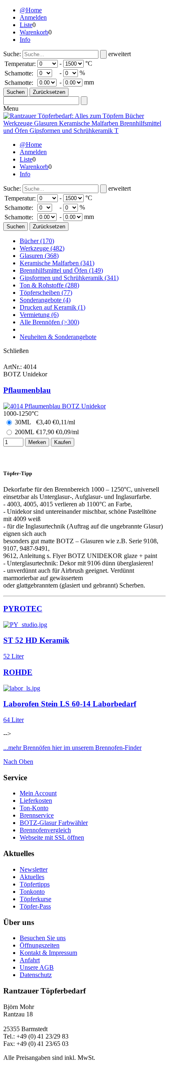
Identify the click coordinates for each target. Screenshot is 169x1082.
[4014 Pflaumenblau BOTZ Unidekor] (54, 406)
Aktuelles (32, 876)
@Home (31, 10)
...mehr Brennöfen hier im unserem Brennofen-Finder (72, 747)
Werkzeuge (42, 248)
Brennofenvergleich (45, 830)
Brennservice (37, 815)
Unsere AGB (37, 967)
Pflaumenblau (27, 390)
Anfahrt (30, 960)
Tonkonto (32, 891)
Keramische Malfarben (57, 263)
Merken (37, 442)
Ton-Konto (34, 807)
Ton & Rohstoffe (49, 285)
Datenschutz (36, 974)
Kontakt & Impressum (48, 952)
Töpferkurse (35, 898)
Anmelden (33, 17)
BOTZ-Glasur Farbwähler (54, 822)
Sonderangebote (45, 299)
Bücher (37, 240)
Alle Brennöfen (49, 322)
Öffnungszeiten (39, 945)
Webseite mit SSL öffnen (52, 837)
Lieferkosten (36, 800)
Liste (26, 24)
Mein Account (38, 793)
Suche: (12, 53)
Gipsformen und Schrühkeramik (69, 277)
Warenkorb (34, 32)
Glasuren (39, 255)
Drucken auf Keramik (52, 307)
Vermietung (39, 314)
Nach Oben (18, 761)
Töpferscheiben (46, 292)
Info (25, 39)
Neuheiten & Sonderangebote (58, 336)
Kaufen (62, 442)
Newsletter (34, 869)
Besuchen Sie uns (43, 937)
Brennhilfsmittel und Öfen (61, 270)
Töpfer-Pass (35, 906)
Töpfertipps (35, 884)
